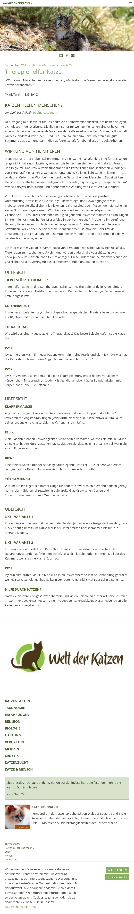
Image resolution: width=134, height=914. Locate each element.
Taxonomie (15, 708)
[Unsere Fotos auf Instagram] (73, 55)
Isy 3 (8, 568)
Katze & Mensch (68, 65)
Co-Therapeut (17, 306)
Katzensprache (45, 807)
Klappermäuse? (18, 406)
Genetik (12, 755)
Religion (12, 721)
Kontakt (9, 855)
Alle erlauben (117, 869)
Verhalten (14, 742)
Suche (8, 851)
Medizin (12, 749)
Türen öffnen (17, 479)
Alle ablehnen (117, 877)
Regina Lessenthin (45, 112)
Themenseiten (13, 843)
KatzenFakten (17, 701)
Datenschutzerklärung (20, 907)
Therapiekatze (17, 327)
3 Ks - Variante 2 (19, 542)
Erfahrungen (17, 714)
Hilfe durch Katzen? (23, 589)
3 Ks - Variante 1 (19, 516)
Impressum (11, 859)
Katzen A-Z (49, 65)
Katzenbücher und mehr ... (19, 847)
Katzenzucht (16, 762)
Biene (9, 458)
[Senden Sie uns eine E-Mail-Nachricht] (61, 55)
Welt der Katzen (31, 65)
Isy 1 (8, 348)
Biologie (12, 728)
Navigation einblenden (17, 3)
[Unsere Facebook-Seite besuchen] (67, 55)
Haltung (13, 735)
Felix (9, 432)
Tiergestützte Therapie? (26, 280)
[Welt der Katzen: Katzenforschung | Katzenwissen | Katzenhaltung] (67, 656)
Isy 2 (8, 369)
